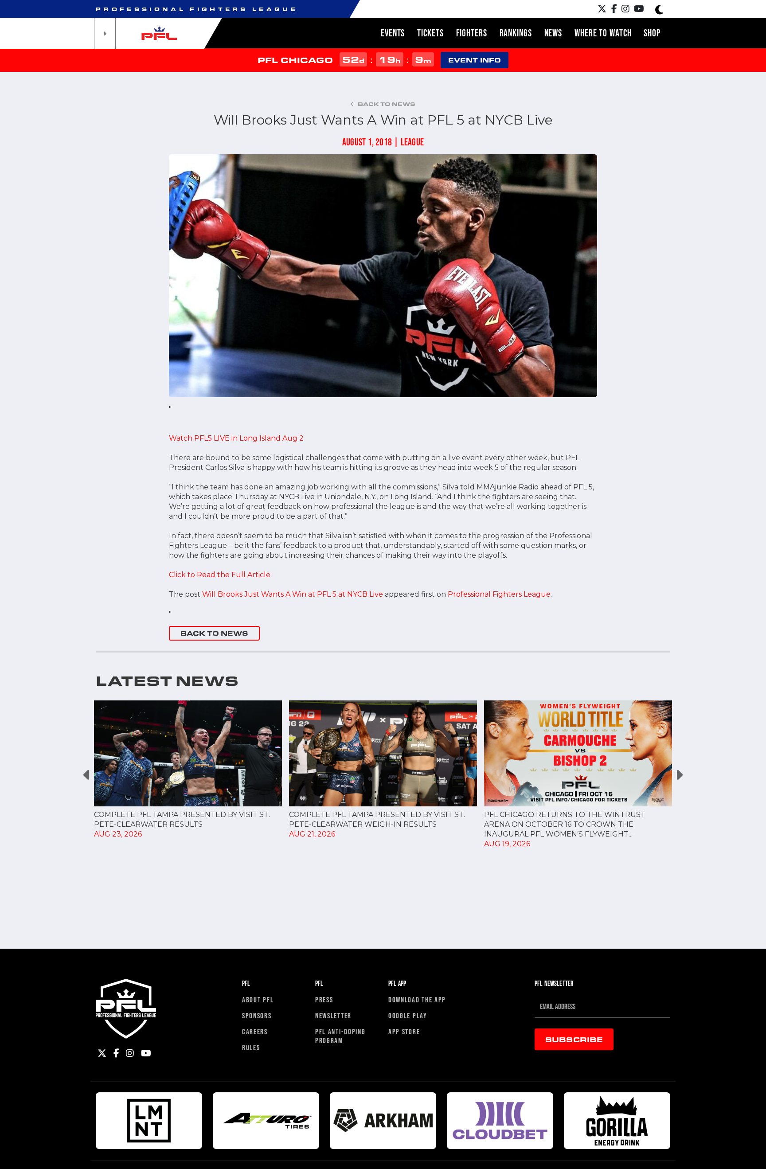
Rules (251, 1047)
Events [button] (393, 32)
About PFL (258, 999)
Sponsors (257, 1015)
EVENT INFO (474, 60)
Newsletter (333, 1015)
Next (679, 774)
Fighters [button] (471, 32)
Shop (652, 32)
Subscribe (574, 1039)
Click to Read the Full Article (219, 575)
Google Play (407, 1015)
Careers (255, 1031)
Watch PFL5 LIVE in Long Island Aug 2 (236, 438)
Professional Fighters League (499, 594)
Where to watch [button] (602, 32)
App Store (404, 1031)
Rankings (516, 32)
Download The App (417, 999)
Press (324, 999)
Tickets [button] (430, 32)
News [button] (553, 32)
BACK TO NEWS (214, 633)
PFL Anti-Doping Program (340, 1035)
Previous (87, 774)
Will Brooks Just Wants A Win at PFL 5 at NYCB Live (292, 594)
